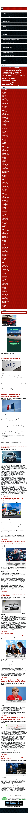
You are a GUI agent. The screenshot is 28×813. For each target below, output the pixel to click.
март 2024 (4, 129)
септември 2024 (5, 121)
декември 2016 (5, 250)
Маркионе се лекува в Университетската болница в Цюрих (13, 634)
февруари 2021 (5, 180)
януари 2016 (4, 265)
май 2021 (4, 176)
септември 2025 (5, 104)
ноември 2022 (5, 151)
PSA (12, 72)
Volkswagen (6, 75)
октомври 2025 (5, 103)
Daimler (24, 67)
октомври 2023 (5, 136)
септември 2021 (5, 171)
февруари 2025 (5, 114)
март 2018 (4, 229)
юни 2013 (4, 305)
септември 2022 (5, 154)
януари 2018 (4, 232)
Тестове (4, 26)
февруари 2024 (5, 131)
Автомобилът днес (6, 21)
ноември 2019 (5, 201)
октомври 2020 (5, 186)
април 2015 (4, 276)
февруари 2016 (5, 263)
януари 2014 (4, 295)
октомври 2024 (5, 120)
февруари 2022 (5, 164)
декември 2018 (5, 216)
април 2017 (4, 244)
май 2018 (4, 226)
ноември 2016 (5, 251)
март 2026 (4, 96)
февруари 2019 (5, 214)
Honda (13, 69)
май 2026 (4, 93)
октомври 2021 (5, 169)
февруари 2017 (5, 247)
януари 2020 (4, 198)
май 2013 (4, 306)
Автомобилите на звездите (8, 47)
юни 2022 (4, 158)
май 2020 (4, 193)
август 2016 (4, 255)
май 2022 (4, 160)
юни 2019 (4, 208)
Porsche (9, 72)
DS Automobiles (5, 69)
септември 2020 (5, 187)
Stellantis (5, 73)
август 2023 (4, 139)
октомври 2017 (5, 236)
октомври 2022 (5, 153)
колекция (18, 81)
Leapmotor (4, 70)
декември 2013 (5, 297)
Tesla (12, 73)
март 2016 (4, 262)
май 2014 (4, 290)
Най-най (4, 60)
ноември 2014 (5, 283)
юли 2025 (4, 107)
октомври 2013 (5, 299)
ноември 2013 (5, 298)
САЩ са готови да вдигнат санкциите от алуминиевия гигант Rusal (13, 718)
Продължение (4, 392)
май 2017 (4, 243)
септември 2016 (5, 254)
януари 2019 (4, 215)
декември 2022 (5, 150)
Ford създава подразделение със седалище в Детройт (12, 499)
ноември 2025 (5, 102)
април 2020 (4, 194)
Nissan (17, 70)
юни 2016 (4, 258)
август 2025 (4, 106)
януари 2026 (4, 99)
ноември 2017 (5, 234)
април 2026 (4, 95)
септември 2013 (5, 301)
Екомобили (5, 34)
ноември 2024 (5, 118)
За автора (4, 13)
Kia (25, 69)
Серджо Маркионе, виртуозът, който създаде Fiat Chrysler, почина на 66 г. (13, 542)
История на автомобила (7, 18)
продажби (11, 83)
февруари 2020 (5, 197)
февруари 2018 (5, 230)
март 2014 (4, 292)
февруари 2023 (5, 147)
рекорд (17, 85)
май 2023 (4, 143)
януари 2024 (4, 132)
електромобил (8, 78)
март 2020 (4, 196)
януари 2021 (4, 182)
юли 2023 (4, 140)
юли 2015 (4, 272)
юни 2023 (4, 142)
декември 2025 (5, 100)
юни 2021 (4, 175)
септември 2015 (5, 270)
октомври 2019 (5, 203)
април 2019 (4, 211)
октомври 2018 (5, 219)
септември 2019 (5, 204)
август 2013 (4, 302)
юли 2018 (4, 223)
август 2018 (4, 222)
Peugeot (4, 72)
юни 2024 (4, 125)
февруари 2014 (5, 294)
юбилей (21, 85)
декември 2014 (5, 281)
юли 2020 (4, 190)
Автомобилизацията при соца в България (11, 39)
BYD (13, 67)
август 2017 (4, 238)
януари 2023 (4, 149)
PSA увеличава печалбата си (10, 358)
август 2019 (4, 205)
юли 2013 (4, 303)
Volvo (11, 75)
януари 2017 (4, 248)
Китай (18, 75)
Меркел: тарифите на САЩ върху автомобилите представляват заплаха (13, 680)
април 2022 (4, 161)
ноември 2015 (5, 268)
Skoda (19, 72)
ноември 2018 (5, 218)
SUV (9, 73)
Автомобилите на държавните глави (10, 44)
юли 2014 (4, 287)
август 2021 (4, 172)
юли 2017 (4, 240)
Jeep (23, 69)
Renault (15, 72)
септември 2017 (5, 237)
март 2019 (4, 212)
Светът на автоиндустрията (8, 16)
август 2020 (4, 189)
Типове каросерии (6, 29)
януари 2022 (4, 165)
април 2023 (4, 144)
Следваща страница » (17, 355)
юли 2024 (4, 124)
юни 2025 (4, 109)
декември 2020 (5, 183)
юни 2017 (4, 241)
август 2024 (4, 122)
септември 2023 (5, 138)
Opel (20, 70)
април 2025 (4, 111)
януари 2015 (4, 280)
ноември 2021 (5, 168)
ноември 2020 (5, 185)
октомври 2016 (5, 252)
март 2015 (4, 277)
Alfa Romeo (4, 67)
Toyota (17, 73)
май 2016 (4, 259)
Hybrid (16, 69)
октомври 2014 (5, 284)
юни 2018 (4, 225)
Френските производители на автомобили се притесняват (10, 395)
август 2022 (4, 156)
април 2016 (4, 261)
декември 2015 (5, 266)
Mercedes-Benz (10, 70)
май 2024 (4, 127)
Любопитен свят (6, 57)
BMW (10, 67)
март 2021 (4, 179)
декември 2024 (5, 117)
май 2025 (4, 110)
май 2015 (4, 274)
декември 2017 (5, 233)
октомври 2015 (5, 269)
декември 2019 (5, 200)
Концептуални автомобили (8, 52)
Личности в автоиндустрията (8, 55)
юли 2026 (4, 91)
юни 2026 (4, 92)
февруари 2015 (5, 279)
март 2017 (4, 245)
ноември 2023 (5, 135)
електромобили (9, 81)
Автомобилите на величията (8, 42)
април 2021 (4, 178)
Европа (15, 75)
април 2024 (4, 128)
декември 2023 (5, 133)
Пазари (22, 75)
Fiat (9, 69)
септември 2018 (5, 221)
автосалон (4, 76)
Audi (7, 67)
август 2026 (4, 89)
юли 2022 (4, 157)
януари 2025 (4, 115)
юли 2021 (4, 174)
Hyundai (20, 69)
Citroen (16, 67)
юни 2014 (4, 288)
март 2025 (4, 113)
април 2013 (4, 308)
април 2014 (4, 291)
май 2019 (4, 209)
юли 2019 (4, 207)
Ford (11, 69)
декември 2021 (5, 167)
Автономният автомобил (7, 31)
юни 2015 (4, 273)
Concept (20, 67)
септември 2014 (5, 286)
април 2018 (4, 227)
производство (8, 85)
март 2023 (4, 146)
